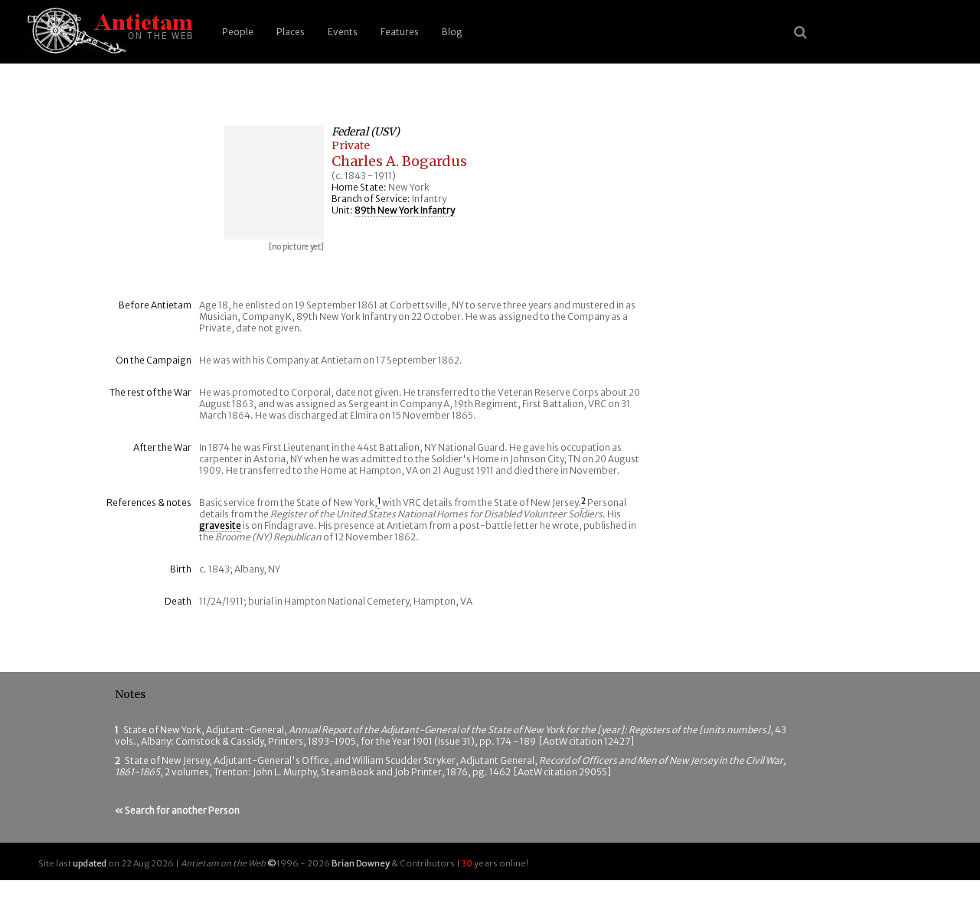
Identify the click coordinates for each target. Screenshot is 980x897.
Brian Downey (361, 863)
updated (89, 863)
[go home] (107, 32)
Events (343, 32)
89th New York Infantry (404, 210)
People (237, 32)
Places (290, 32)
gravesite (220, 525)
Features (400, 32)
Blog (452, 32)
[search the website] (800, 32)
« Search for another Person (177, 810)
